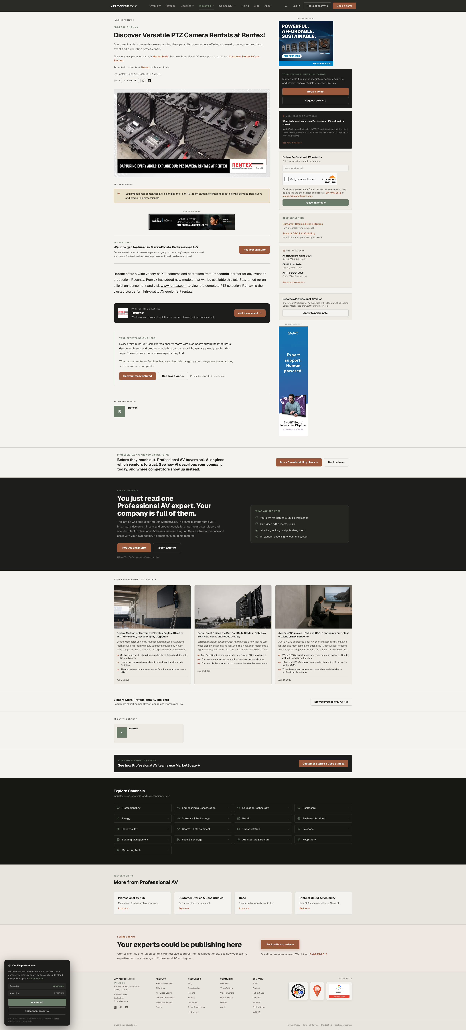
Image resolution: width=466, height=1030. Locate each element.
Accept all (37, 1002)
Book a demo (315, 91)
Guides (223, 1002)
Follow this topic (315, 202)
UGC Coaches (226, 997)
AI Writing (160, 988)
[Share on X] (142, 80)
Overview (155, 5)
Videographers (227, 993)
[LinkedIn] (115, 1007)
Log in (296, 5)
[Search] (286, 6)
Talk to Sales (258, 993)
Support (256, 1012)
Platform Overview (164, 983)
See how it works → (292, 142)
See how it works (173, 376)
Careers (256, 997)
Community (225, 5)
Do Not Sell (326, 1025)
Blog (256, 5)
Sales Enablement (164, 1002)
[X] (120, 1007)
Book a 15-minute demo (280, 944)
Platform (170, 5)
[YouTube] (126, 1007)
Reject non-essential (37, 1011)
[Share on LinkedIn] (149, 80)
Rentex (145, 67)
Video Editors (226, 988)
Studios (191, 997)
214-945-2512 (333, 192)
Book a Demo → (121, 1001)
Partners (256, 1002)
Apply (223, 1007)
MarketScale (160, 56)
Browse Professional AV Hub (331, 701)
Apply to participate (315, 313)
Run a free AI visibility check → (299, 462)
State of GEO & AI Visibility (299, 233)
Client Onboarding (196, 1007)
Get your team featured (137, 376)
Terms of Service (310, 1025)
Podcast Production (165, 997)
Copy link (132, 80)
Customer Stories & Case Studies (303, 224)
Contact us (119, 998)
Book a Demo (259, 1007)
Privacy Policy (293, 1025)
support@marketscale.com (297, 196)
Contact (256, 988)
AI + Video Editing (164, 993)
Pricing (245, 5)
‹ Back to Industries (124, 19)
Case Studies (194, 988)
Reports (191, 993)
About (267, 5)
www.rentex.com (174, 285)
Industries (205, 5)
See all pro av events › (294, 282)
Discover (186, 5)
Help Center (193, 1012)
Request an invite (317, 5)
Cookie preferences (343, 1025)
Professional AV (126, 27)
